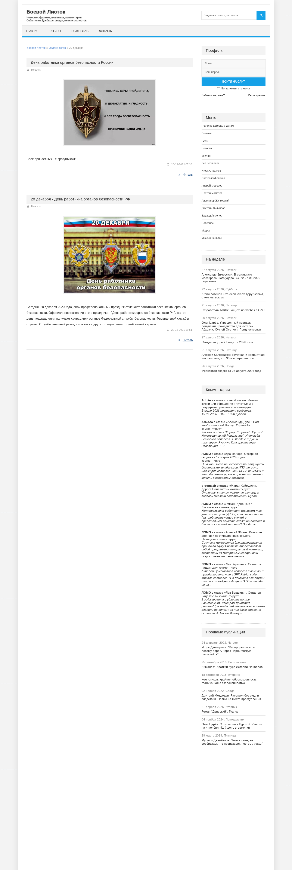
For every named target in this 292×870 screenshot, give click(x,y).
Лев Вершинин (211, 163)
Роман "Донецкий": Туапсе (220, 711)
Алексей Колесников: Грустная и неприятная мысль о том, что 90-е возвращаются (233, 356)
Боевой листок (36, 47)
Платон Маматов (212, 193)
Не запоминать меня (235, 88)
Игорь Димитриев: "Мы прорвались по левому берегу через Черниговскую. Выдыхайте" (228, 651)
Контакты (105, 31)
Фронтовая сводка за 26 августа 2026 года (231, 370)
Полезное (55, 31)
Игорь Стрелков (211, 170)
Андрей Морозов (212, 185)
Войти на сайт (233, 81)
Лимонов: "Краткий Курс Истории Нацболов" (233, 666)
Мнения (206, 155)
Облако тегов (57, 47)
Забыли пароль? (213, 95)
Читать (188, 174)
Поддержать (80, 31)
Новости (36, 69)
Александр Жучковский (215, 200)
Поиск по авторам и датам (218, 125)
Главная (32, 31)
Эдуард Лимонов (212, 215)
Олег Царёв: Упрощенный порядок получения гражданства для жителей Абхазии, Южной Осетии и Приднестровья (231, 326)
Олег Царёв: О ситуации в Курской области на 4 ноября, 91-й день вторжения (232, 725)
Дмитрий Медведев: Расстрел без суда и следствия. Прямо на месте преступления (231, 697)
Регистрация (256, 95)
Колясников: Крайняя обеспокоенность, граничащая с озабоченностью (229, 681)
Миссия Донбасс (212, 238)
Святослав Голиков (213, 178)
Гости (205, 140)
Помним (206, 133)
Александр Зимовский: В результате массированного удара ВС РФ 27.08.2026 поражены (231, 278)
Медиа (206, 230)
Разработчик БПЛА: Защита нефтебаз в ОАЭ (233, 310)
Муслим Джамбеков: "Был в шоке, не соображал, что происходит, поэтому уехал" (232, 741)
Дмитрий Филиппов (213, 208)
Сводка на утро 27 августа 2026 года (227, 342)
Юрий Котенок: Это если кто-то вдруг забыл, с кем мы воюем (233, 295)
